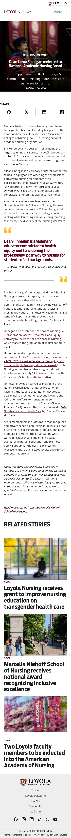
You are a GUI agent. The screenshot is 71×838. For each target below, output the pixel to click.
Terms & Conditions (13, 834)
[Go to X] (47, 819)
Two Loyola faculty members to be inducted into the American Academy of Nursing (34, 756)
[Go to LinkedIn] (32, 819)
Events (35, 801)
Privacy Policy (39, 834)
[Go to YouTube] (55, 819)
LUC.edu (35, 811)
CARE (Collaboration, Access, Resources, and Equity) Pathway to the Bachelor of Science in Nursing (35, 335)
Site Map (27, 834)
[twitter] (26, 112)
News (7, 581)
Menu (58, 12)
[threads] (62, 112)
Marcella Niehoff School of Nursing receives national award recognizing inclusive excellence (34, 676)
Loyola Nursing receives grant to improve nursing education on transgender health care (35, 597)
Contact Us (35, 806)
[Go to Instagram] (24, 819)
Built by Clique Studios (57, 834)
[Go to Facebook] (16, 819)
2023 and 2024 (42, 377)
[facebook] (9, 112)
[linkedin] (44, 112)
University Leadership (35, 55)
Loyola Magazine (35, 795)
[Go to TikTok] (39, 819)
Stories (35, 790)
